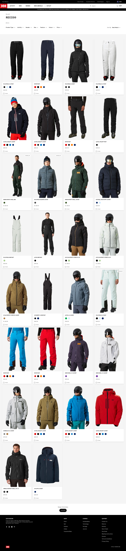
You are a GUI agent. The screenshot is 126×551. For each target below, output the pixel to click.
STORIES (85, 518)
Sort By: (109, 27)
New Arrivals (38, 6)
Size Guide (104, 531)
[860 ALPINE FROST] (66, 87)
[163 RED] (35, 87)
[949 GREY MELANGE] (4, 434)
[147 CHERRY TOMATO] (41, 87)
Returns (104, 524)
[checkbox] (5, 93)
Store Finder (81, 1)
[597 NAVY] (10, 87)
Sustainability (86, 521)
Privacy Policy (105, 541)
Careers (104, 536)
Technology (86, 524)
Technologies (100, 1)
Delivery (104, 526)
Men (20, 6)
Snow (65, 521)
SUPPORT (104, 518)
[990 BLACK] (4, 87)
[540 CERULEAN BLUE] (10, 145)
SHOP (65, 518)
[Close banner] (125, 9)
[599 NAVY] (13, 145)
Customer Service (90, 1)
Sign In (108, 1)
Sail (65, 524)
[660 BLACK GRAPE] (66, 376)
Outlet (49, 6)
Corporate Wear (68, 531)
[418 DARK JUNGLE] (4, 203)
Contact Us (104, 521)
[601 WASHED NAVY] (100, 203)
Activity (12, 6)
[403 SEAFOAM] (4, 261)
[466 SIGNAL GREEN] (66, 318)
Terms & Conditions (107, 539)
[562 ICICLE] (7, 87)
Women (28, 6)
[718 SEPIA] (4, 318)
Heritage (85, 526)
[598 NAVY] (44, 87)
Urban (65, 529)
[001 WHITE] (13, 87)
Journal (85, 529)
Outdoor (66, 526)
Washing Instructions (107, 534)
